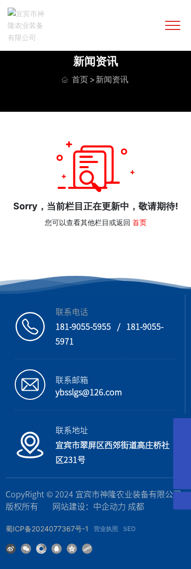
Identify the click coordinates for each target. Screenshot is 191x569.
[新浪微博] (11, 548)
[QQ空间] (72, 548)
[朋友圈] (41, 548)
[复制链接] (87, 548)
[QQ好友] (56, 548)
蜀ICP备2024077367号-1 (47, 528)
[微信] (26, 548)
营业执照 (106, 528)
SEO (129, 528)
